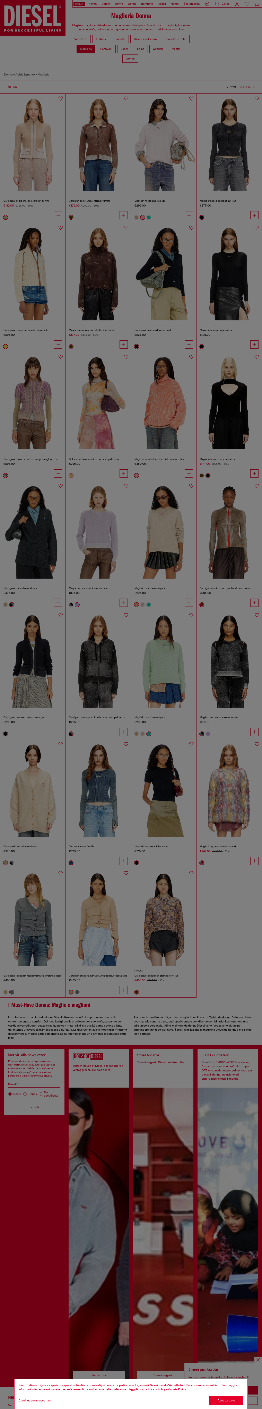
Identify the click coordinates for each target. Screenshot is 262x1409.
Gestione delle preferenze (109, 1389)
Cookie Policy (177, 1389)
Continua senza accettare (35, 1400)
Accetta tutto (226, 1400)
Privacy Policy (156, 1389)
